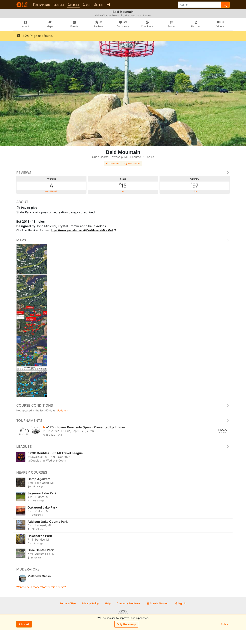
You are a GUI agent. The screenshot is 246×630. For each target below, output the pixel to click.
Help (108, 603)
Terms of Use (68, 603)
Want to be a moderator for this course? (41, 587)
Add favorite (134, 163)
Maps (21, 240)
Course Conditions (34, 405)
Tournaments (41, 4)
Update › (62, 410)
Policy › (225, 624)
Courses (73, 4)
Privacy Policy (90, 603)
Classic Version (158, 603)
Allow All (24, 624)
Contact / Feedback (128, 603)
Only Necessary (126, 624)
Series (98, 4)
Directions (115, 163)
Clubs (86, 4)
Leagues (58, 4)
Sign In (182, 603)
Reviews (23, 173)
